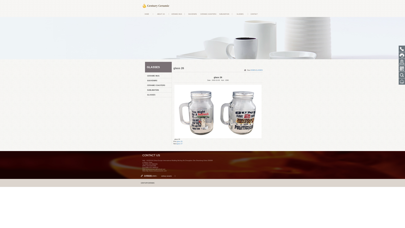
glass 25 (179, 141)
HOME (147, 14)
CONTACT (254, 14)
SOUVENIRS (192, 14)
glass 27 (179, 144)
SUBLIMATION (224, 14)
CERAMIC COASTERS (208, 14)
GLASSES (240, 14)
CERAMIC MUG (176, 14)
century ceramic (166, 176)
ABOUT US (161, 14)
